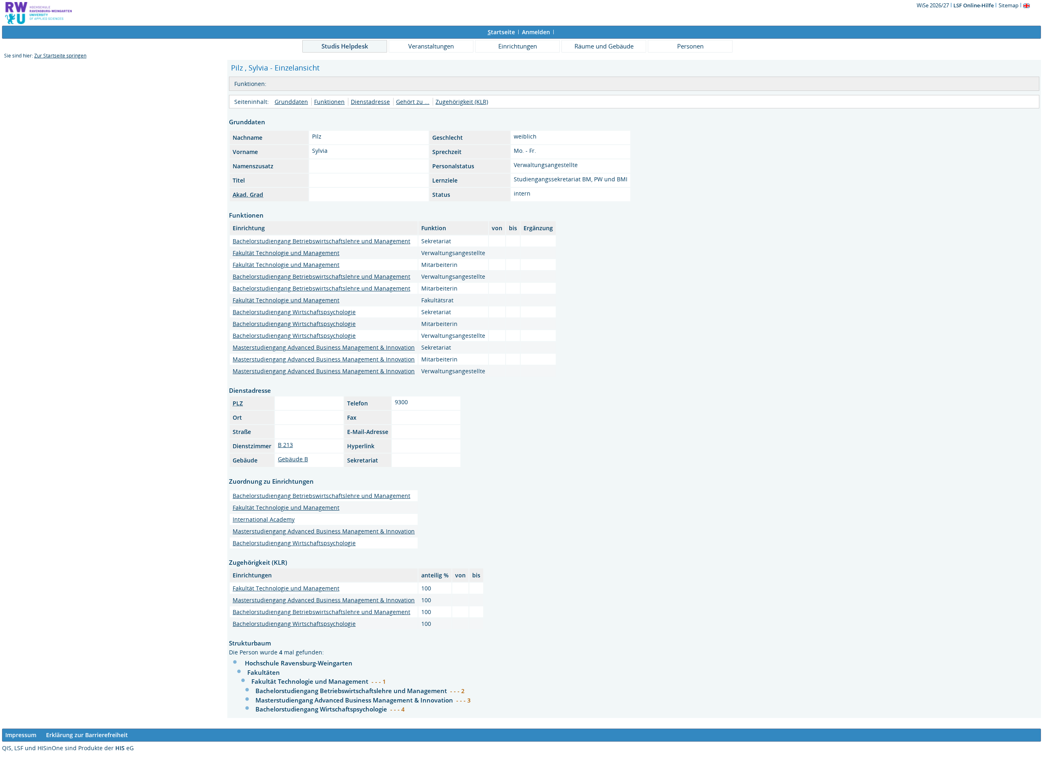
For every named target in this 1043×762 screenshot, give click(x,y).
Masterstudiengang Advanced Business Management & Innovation (324, 347)
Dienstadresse (370, 102)
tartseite (501, 32)
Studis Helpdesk (344, 46)
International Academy (264, 519)
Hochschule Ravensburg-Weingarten (298, 663)
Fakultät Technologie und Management (286, 253)
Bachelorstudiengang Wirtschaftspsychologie (294, 312)
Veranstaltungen (431, 46)
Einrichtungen (517, 46)
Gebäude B (293, 459)
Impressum (20, 735)
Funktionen (329, 102)
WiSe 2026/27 (933, 5)
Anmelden (536, 32)
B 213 (285, 445)
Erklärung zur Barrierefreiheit (87, 735)
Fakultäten (263, 672)
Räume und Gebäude (604, 46)
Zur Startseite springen (60, 56)
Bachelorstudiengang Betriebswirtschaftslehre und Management (321, 241)
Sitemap (1009, 5)
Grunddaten (291, 102)
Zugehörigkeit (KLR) (462, 102)
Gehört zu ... (412, 102)
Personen (690, 46)
